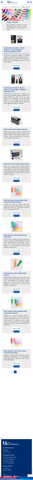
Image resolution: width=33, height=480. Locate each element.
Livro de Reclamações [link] (8, 463)
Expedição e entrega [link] (8, 461)
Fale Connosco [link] (7, 468)
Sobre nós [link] (5, 450)
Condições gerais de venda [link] (9, 457)
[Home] (12, 2)
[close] (2, 2)
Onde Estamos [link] (6, 452)
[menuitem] (16, 450)
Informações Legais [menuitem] (8, 455)
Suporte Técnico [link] (7, 470)
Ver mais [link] (16, 68)
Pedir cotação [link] (16, 65)
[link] (28, 2)
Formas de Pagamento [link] (9, 459)
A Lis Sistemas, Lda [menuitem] (8, 447)
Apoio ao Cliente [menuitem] (7, 466)
